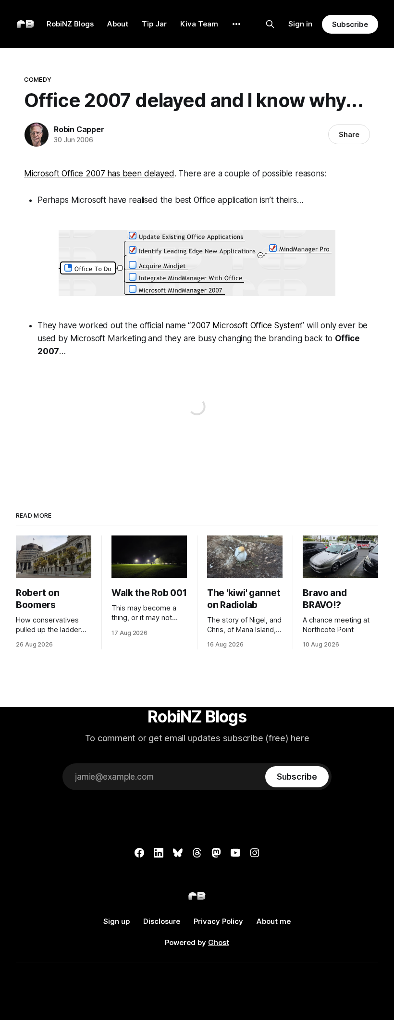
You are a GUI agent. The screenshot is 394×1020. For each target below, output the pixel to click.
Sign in (300, 23)
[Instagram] (254, 853)
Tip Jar (154, 23)
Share (349, 134)
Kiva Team (199, 23)
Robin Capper (79, 129)
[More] (236, 24)
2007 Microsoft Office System (246, 325)
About (117, 23)
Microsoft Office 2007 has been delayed (99, 173)
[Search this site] (270, 24)
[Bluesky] (178, 853)
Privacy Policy (218, 921)
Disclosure (161, 921)
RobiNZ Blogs (70, 23)
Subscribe (350, 24)
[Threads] (197, 853)
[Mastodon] (216, 853)
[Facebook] (139, 853)
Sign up (116, 921)
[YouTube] (235, 853)
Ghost (218, 942)
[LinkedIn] (158, 853)
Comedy (37, 79)
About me (274, 921)
